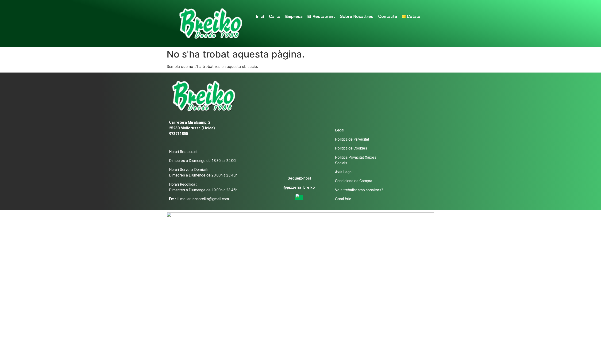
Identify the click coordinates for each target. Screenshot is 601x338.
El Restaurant (321, 16)
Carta (274, 16)
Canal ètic (343, 199)
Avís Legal (343, 172)
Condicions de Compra (353, 181)
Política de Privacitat (352, 139)
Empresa (294, 16)
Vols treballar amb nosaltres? (359, 190)
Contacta (387, 16)
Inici (260, 16)
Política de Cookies (351, 148)
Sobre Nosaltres (356, 16)
